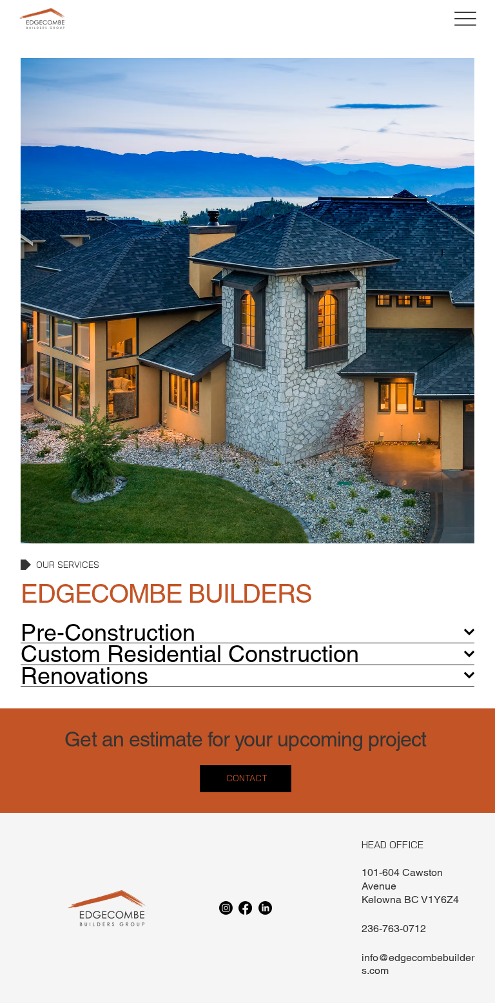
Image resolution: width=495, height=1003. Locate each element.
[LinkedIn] (265, 908)
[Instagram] (226, 908)
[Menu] (465, 19)
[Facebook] (245, 908)
